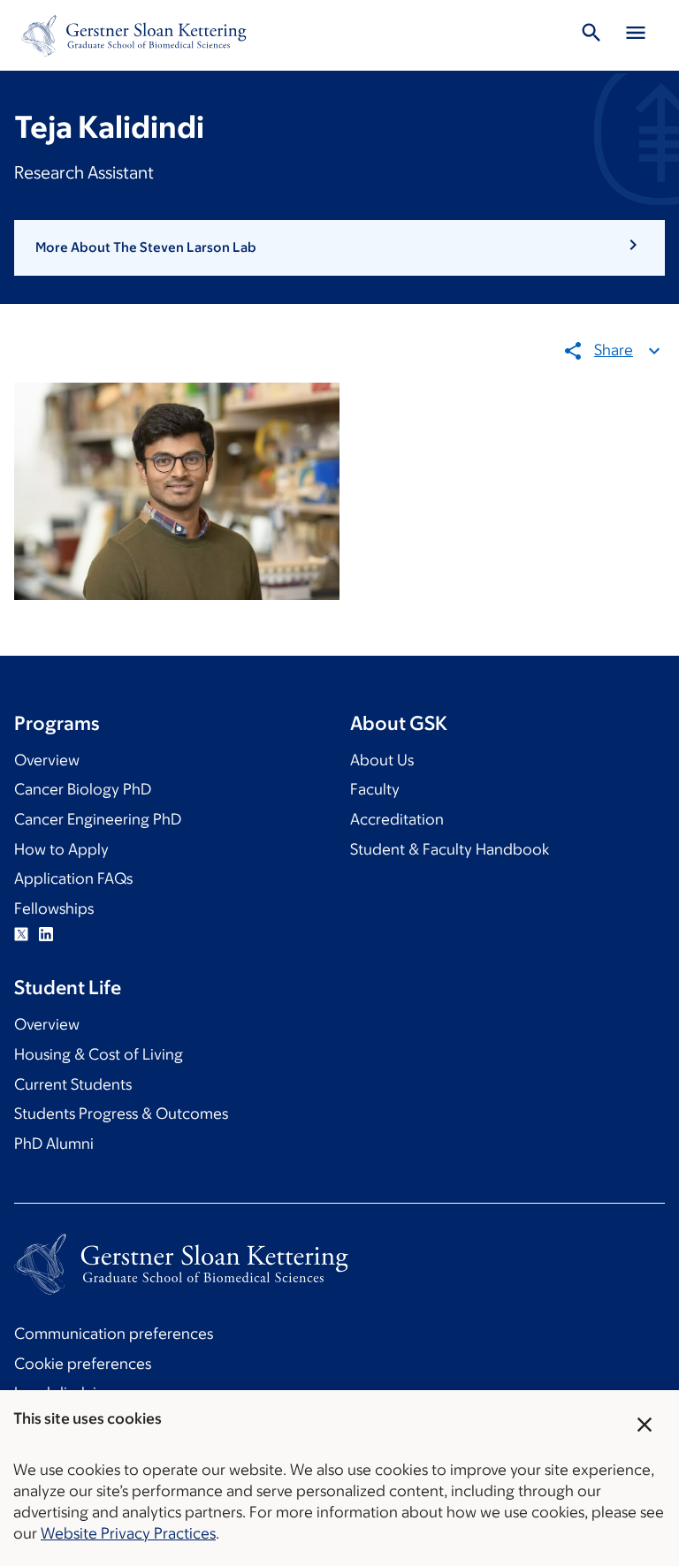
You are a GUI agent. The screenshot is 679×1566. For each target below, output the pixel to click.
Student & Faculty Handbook (449, 849)
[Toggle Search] (591, 35)
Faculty (375, 789)
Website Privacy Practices (128, 1533)
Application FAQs (73, 878)
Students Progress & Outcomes (121, 1113)
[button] (339, 247)
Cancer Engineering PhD (97, 819)
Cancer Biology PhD (82, 789)
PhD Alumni (54, 1143)
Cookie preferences (82, 1363)
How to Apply (61, 849)
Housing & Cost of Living (98, 1054)
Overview (47, 760)
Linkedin (46, 934)
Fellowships (54, 908)
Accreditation (397, 819)
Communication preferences (113, 1333)
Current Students (73, 1084)
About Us (382, 760)
